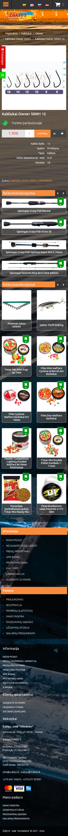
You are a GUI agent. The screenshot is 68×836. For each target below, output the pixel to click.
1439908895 (45, 180)
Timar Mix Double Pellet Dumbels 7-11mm (51, 463)
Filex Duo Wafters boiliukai (51, 417)
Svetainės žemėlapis (14, 711)
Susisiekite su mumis (18, 579)
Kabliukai (27, 33)
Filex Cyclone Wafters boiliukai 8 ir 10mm (16, 417)
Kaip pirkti (12, 568)
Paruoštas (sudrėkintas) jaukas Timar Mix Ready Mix (16, 509)
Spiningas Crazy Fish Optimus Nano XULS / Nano (34, 252)
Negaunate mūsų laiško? (21, 545)
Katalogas (2, 58)
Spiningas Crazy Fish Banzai (34, 210)
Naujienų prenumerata (20, 633)
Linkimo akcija (15, 574)
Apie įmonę (13, 557)
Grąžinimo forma (13, 707)
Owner (39, 33)
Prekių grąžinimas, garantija (19, 661)
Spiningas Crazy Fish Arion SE (34, 231)
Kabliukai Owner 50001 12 (50, 39)
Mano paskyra (15, 616)
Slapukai (7, 687)
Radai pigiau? (14, 540)
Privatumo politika (14, 670)
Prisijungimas (14, 599)
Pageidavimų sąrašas (19, 622)
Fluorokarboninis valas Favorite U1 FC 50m (51, 509)
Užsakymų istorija (17, 627)
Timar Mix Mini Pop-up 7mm (16, 371)
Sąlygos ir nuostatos (15, 683)
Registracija (14, 605)
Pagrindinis (11, 33)
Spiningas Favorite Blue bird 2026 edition (34, 273)
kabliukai (15, 180)
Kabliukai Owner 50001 (18, 39)
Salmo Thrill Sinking (51, 325)
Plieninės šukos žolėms (17, 325)
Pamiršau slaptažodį (19, 610)
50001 (33, 180)
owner (24, 180)
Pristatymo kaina (17, 562)
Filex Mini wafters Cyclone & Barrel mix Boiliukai (51, 371)
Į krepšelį (42, 133)
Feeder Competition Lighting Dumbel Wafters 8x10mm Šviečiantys (17, 463)
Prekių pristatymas (18, 551)
